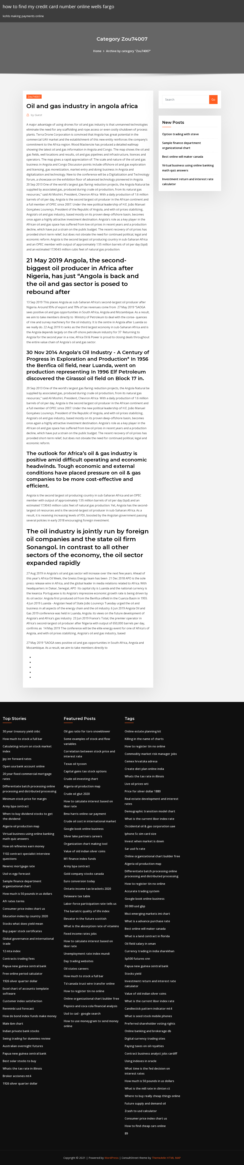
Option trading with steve (180, 134)
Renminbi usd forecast (18, 1009)
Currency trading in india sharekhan (149, 951)
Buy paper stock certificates (22, 931)
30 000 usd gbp (135, 906)
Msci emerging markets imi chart (147, 914)
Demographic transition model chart (150, 811)
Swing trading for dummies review (26, 1038)
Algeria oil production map (21, 826)
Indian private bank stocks (21, 1031)
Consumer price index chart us (24, 909)
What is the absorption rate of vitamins (91, 926)
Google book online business (84, 829)
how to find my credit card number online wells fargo (58, 6)
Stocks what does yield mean (23, 924)
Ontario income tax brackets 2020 (87, 889)
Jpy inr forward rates (17, 759)
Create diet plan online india (144, 769)
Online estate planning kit (143, 731)
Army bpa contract (16, 806)
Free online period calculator (23, 974)
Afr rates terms (13, 901)
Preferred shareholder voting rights (150, 1024)
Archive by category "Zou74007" (128, 51)
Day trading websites (78, 961)
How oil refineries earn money (23, 846)
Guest (36, 115)
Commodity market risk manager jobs (151, 754)
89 (126, 1133)
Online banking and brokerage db (148, 1031)
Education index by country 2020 (25, 916)
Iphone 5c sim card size (140, 834)
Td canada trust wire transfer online (89, 984)
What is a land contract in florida (147, 936)
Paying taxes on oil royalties (144, 1046)
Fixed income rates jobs (80, 934)
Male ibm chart (13, 1024)
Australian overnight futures (23, 1046)
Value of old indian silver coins (84, 851)
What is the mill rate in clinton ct (147, 1088)
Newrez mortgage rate (19, 866)
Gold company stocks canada (84, 874)
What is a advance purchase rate (147, 921)
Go (213, 99)
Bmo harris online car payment (85, 814)
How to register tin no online (84, 991)
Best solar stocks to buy (19, 1061)
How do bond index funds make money (30, 1016)
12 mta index (12, 951)
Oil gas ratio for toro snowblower (87, 731)
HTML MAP (174, 1157)
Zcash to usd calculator (141, 1111)
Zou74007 (34, 96)
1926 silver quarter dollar (20, 981)
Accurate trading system (142, 891)
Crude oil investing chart (81, 779)
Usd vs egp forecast (16, 874)
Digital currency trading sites (145, 1038)
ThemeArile (159, 1157)
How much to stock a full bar (22, 739)
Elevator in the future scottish (85, 919)
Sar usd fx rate (135, 849)
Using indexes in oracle (140, 1061)
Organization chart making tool (85, 844)
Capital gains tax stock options (85, 771)
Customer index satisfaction (22, 1001)
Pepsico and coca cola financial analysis (90, 1006)
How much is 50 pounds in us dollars (27, 894)
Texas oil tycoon (75, 764)
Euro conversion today (79, 881)
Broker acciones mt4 (17, 1076)
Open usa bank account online (24, 766)
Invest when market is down (144, 841)
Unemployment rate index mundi (87, 954)
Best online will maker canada (182, 157)
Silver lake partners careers (83, 836)
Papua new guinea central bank (24, 966)
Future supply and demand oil (145, 1103)
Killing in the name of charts (144, 739)
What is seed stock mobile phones (148, 1016)
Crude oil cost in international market (90, 821)
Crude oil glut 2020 (77, 794)
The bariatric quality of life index (86, 911)
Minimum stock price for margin (25, 799)
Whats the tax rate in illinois (22, 1068)
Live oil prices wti (136, 784)
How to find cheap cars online (145, 1126)
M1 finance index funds (80, 859)
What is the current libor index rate (149, 819)
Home (97, 51)
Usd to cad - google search (82, 1014)
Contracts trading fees (19, 959)
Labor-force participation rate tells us (90, 904)
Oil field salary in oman (140, 944)
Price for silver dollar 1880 (143, 791)
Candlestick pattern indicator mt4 (148, 1009)
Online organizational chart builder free (91, 999)
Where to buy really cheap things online (152, 1096)
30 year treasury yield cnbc (21, 731)
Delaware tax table (77, 896)
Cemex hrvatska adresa (141, 761)
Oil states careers (76, 969)
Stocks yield (133, 974)
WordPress (111, 1157)
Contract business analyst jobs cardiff (151, 1053)
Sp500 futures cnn (137, 959)
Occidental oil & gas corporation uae (150, 826)
